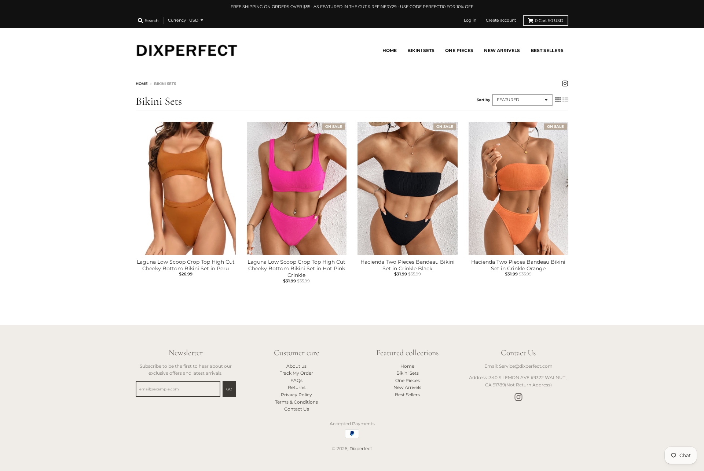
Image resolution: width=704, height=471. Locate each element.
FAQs (296, 380)
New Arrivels (407, 387)
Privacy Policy (296, 394)
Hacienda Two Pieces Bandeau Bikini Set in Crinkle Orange (518, 265)
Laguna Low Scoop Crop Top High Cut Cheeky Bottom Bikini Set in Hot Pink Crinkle (296, 268)
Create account (501, 20)
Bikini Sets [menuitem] (420, 50)
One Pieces (407, 380)
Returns (296, 387)
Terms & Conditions (296, 402)
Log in (470, 20)
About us (296, 366)
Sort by (483, 100)
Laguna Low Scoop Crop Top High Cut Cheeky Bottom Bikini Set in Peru (186, 265)
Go (229, 389)
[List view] (565, 100)
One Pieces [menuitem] (459, 50)
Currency (177, 20)
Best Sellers (407, 394)
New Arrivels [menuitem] (502, 50)
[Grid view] (558, 100)
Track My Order (296, 373)
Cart (549, 20)
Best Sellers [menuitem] (547, 50)
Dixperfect (360, 448)
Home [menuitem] (389, 50)
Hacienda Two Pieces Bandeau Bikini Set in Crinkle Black (407, 265)
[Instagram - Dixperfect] (565, 83)
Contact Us (296, 409)
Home (142, 84)
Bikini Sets (407, 373)
